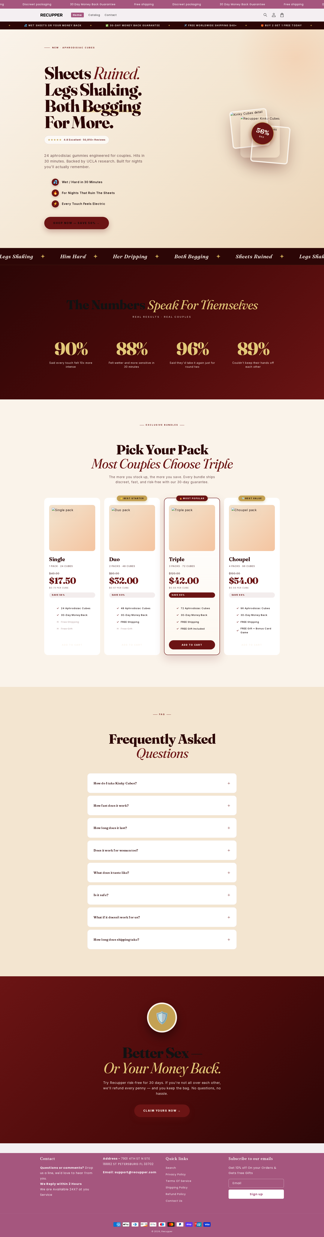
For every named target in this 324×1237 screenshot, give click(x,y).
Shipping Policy (177, 1187)
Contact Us (174, 1201)
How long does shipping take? (116, 939)
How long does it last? (110, 828)
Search (171, 1168)
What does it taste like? (111, 873)
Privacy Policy (176, 1174)
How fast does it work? (111, 805)
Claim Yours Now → (162, 1110)
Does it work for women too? (116, 850)
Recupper (166, 1231)
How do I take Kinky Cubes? (115, 783)
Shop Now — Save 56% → (76, 223)
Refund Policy (176, 1194)
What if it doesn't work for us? (117, 917)
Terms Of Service (178, 1181)
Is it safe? (101, 895)
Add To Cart (72, 644)
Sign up (256, 1194)
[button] (265, 15)
